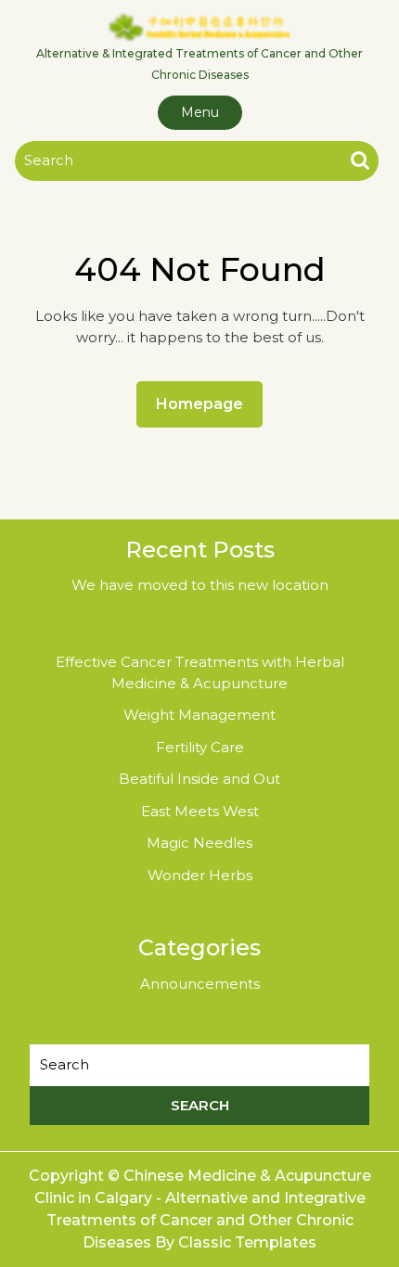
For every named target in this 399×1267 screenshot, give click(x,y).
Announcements (200, 983)
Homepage (207, 403)
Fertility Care (200, 747)
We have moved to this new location (199, 585)
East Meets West (200, 811)
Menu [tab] (200, 112)
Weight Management (199, 714)
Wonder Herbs (200, 875)
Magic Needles (199, 842)
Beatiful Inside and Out (199, 778)
